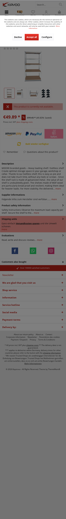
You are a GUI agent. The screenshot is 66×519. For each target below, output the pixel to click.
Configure (47, 37)
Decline (18, 37)
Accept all (32, 37)
